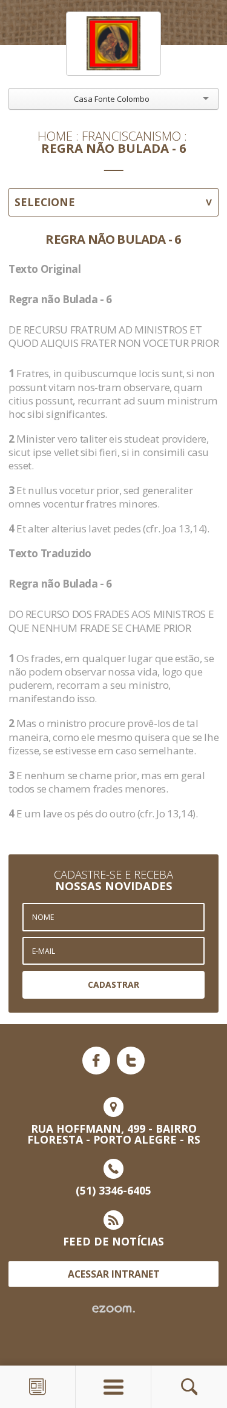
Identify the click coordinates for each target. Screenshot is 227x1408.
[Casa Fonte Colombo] (114, 44)
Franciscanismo (131, 136)
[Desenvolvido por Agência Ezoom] (113, 1309)
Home (55, 136)
